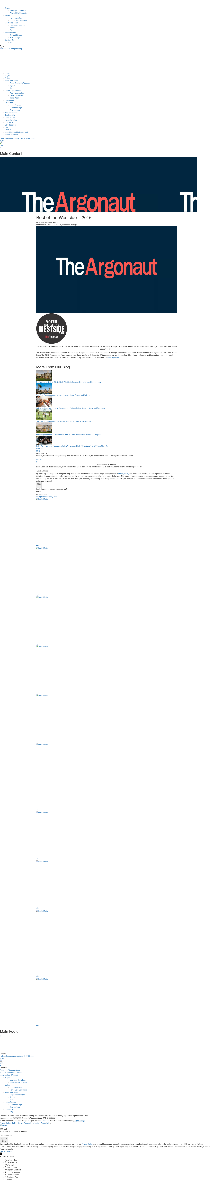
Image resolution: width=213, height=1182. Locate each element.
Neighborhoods (11, 112)
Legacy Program (16, 95)
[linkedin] (3, 141)
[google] (106, 145)
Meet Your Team (11, 22)
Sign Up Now (4, 1139)
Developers (9, 100)
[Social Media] (106, 522)
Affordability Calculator (18, 13)
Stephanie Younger (17, 25)
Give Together (10, 125)
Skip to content (6, 1151)
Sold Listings (15, 37)
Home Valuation (16, 18)
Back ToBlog (39, 449)
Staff (11, 30)
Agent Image (79, 1120)
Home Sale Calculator (18, 20)
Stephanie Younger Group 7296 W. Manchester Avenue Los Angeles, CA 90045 (11, 1072)
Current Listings (16, 35)
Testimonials (10, 115)
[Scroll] (0, 1035)
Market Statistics (11, 134)
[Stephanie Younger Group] (106, 3)
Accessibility (45, 1123)
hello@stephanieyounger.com (11, 138)
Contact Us (9, 40)
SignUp (39, 485)
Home (7, 73)
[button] (1, 1154)
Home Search (10, 32)
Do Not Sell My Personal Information (26, 1123)
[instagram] (2, 141)
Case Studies (10, 117)
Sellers (7, 15)
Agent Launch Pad (17, 93)
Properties (9, 102)
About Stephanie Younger (20, 83)
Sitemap (46, 1120)
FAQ (11, 42)
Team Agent (14, 98)
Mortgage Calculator (18, 10)
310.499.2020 (29, 138)
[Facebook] (0, 141)
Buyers (7, 8)
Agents (12, 27)
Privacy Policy (123, 473)
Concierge (9, 122)
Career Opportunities (13, 90)
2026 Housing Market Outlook (16, 132)
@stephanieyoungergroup (46, 496)
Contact (8, 129)
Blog (6, 127)
